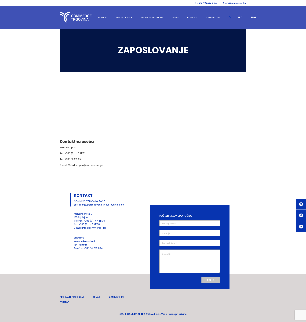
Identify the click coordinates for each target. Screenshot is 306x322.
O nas (175, 17)
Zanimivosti (213, 17)
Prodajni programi (152, 17)
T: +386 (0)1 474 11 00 (206, 3)
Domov (102, 17)
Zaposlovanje (124, 17)
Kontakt (192, 17)
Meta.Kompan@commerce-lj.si (85, 165)
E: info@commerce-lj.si (234, 3)
